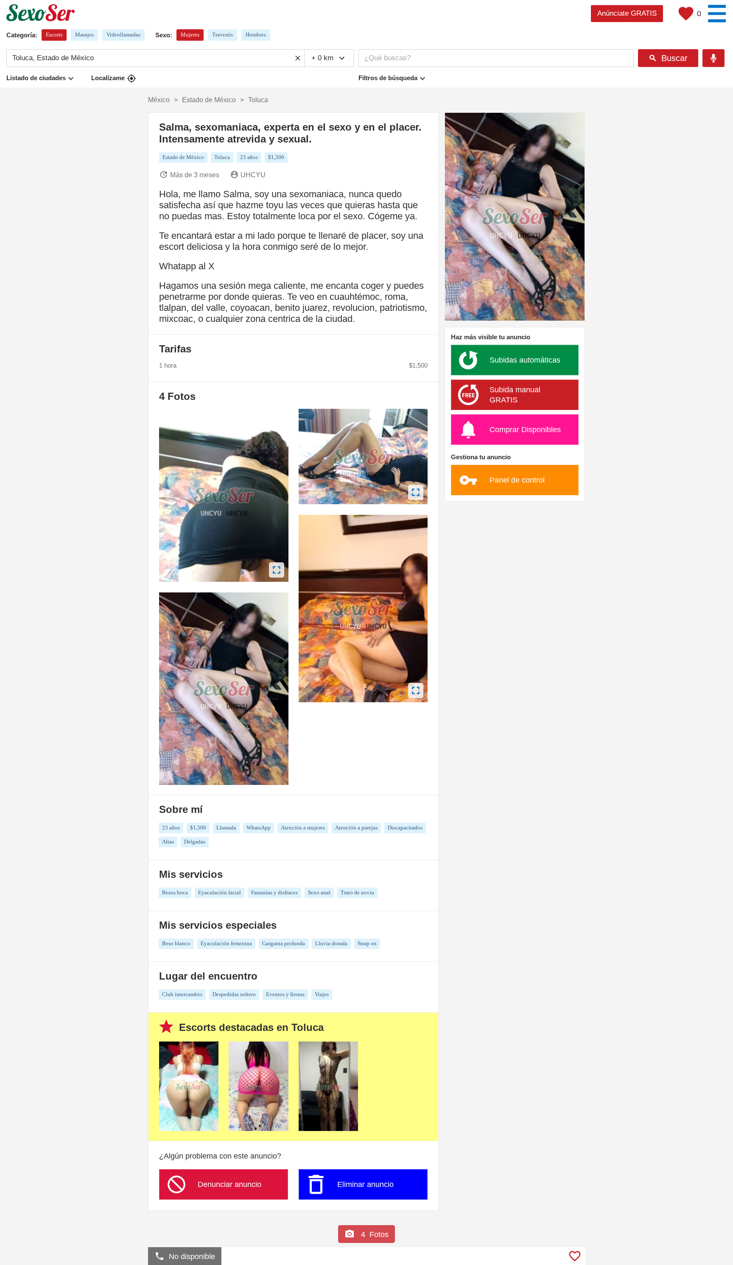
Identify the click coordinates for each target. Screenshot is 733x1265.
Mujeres (190, 34)
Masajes (84, 34)
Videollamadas (123, 34)
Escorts (54, 34)
